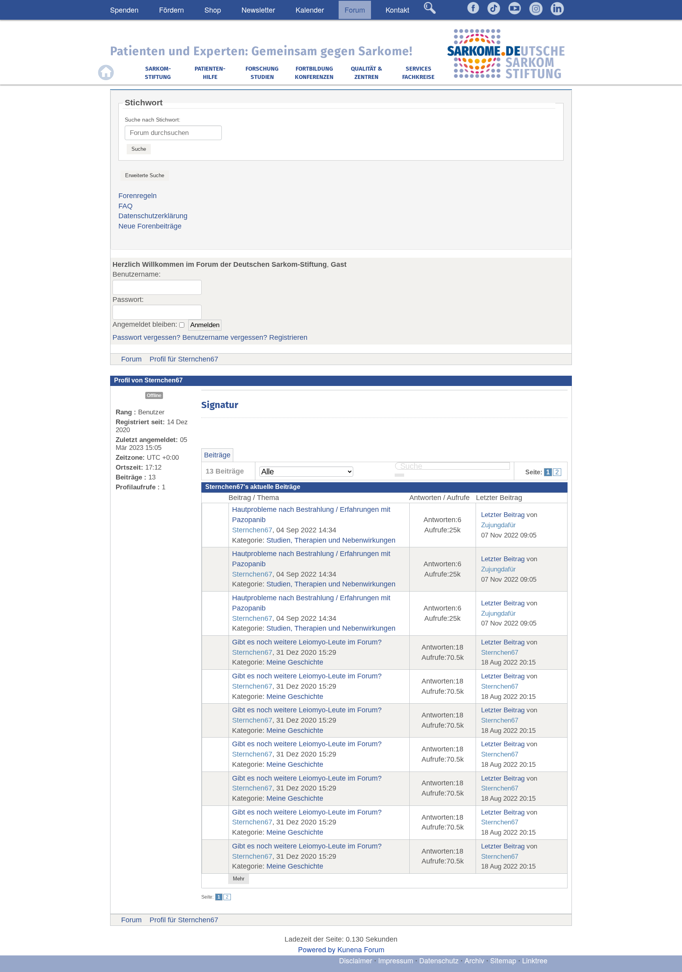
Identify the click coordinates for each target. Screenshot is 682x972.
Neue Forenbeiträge (150, 226)
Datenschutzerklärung (152, 216)
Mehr (238, 879)
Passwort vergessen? (146, 337)
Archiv (474, 960)
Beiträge (217, 455)
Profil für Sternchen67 (184, 359)
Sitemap (503, 960)
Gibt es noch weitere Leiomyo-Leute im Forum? (307, 642)
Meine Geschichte (294, 662)
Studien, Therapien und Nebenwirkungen (330, 540)
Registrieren (288, 337)
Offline (154, 395)
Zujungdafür (498, 524)
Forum (131, 359)
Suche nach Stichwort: (152, 119)
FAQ (125, 206)
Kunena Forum (360, 949)
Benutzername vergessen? (224, 337)
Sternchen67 (252, 530)
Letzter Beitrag (503, 514)
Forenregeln (137, 196)
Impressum (395, 960)
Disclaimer (355, 960)
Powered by (316, 949)
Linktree (534, 960)
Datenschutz (440, 960)
